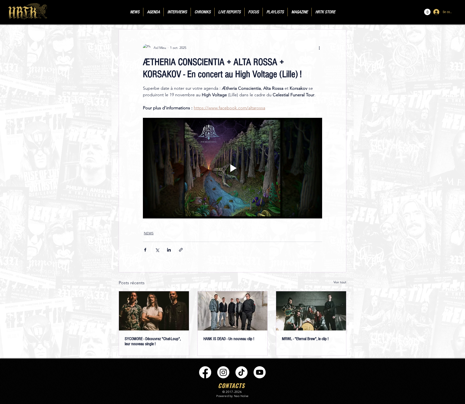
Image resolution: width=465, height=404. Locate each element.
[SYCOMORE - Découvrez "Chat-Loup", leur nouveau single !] (154, 310)
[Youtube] (260, 372)
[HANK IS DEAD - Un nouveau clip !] (233, 310)
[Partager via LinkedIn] (169, 249)
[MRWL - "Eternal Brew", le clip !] (311, 310)
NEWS (149, 233)
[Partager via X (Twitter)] (157, 249)
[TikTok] (241, 372)
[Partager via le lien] (180, 249)
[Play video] (232, 168)
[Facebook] (205, 372)
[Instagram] (223, 372)
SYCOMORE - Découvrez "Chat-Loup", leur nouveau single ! (153, 341)
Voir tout (339, 282)
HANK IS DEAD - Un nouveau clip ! (228, 338)
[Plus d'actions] (319, 48)
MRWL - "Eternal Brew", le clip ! (305, 338)
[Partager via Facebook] (145, 249)
